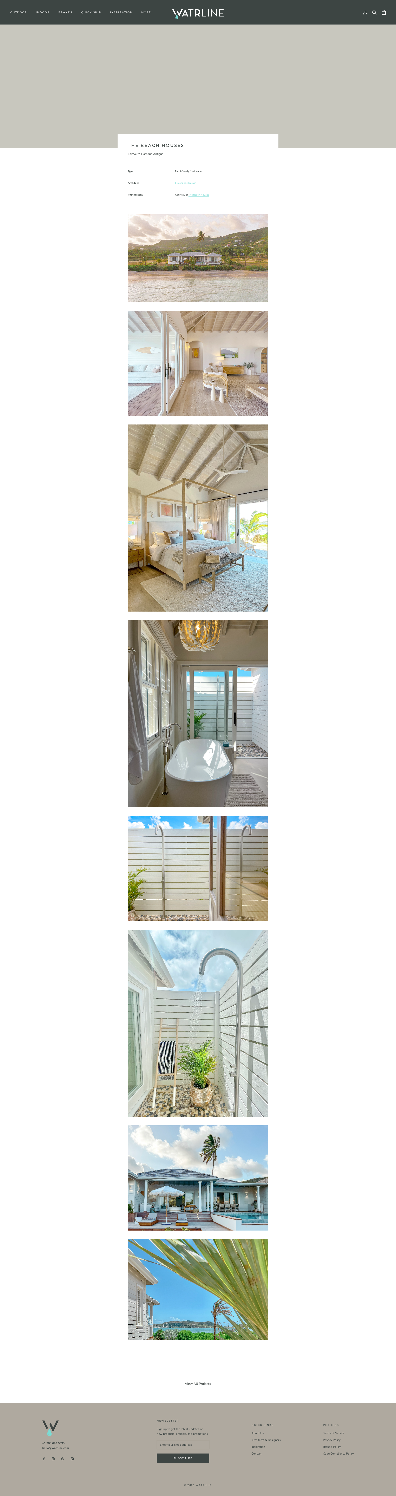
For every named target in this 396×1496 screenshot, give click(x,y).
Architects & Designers (266, 1440)
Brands (65, 12)
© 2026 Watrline (198, 1485)
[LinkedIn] (72, 1458)
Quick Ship (91, 12)
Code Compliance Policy (338, 1454)
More (146, 12)
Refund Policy (332, 1447)
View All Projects (198, 1384)
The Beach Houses (199, 194)
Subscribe (183, 1458)
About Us (257, 1433)
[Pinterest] (62, 1458)
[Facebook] (43, 1458)
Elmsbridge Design (185, 183)
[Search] (374, 12)
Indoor (43, 12)
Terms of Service (333, 1433)
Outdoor (18, 12)
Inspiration (121, 12)
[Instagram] (53, 1458)
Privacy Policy (332, 1440)
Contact (256, 1454)
